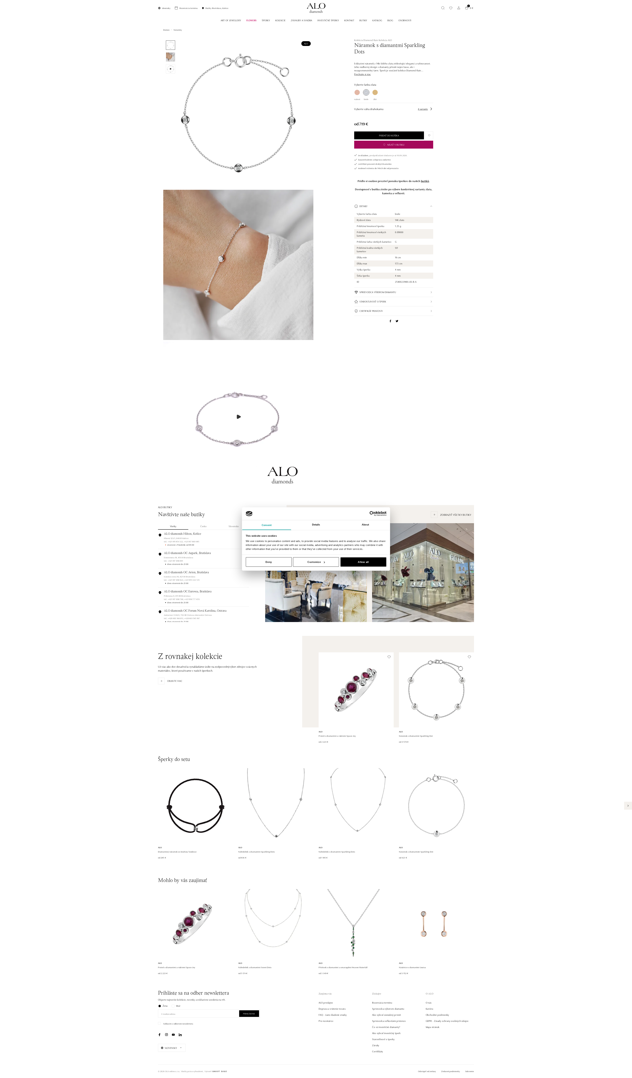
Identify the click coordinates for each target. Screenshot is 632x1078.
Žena (165, 1005)
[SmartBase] (219, 1071)
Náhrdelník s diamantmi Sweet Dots (254, 967)
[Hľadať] (443, 8)
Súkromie (469, 1071)
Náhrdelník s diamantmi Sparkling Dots (256, 851)
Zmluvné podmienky (450, 1071)
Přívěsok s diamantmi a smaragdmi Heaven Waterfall (343, 967)
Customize (314, 562)
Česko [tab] (203, 526)
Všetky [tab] (173, 526)
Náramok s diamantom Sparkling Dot (416, 851)
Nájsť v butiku (396, 144)
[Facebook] (159, 1034)
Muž (178, 1005)
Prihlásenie (249, 1013)
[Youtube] (173, 1034)
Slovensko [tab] (234, 526)
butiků (425, 181)
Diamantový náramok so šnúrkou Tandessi (177, 851)
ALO (306, 43)
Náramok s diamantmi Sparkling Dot (416, 735)
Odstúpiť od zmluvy (427, 1071)
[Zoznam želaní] (451, 8)
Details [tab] (316, 524)
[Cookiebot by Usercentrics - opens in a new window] (372, 513)
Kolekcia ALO (385, 40)
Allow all (363, 562)
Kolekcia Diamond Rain (366, 40)
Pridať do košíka (389, 135)
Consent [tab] (267, 525)
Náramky (178, 29)
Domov (166, 29)
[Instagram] (166, 1034)
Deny (268, 562)
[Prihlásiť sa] (458, 8)
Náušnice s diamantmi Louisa (412, 967)
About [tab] (365, 524)
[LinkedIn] (180, 1034)
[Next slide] (628, 806)
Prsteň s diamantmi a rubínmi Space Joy (337, 735)
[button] (362, 74)
